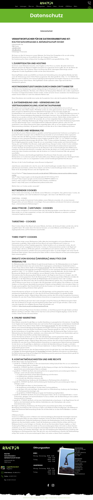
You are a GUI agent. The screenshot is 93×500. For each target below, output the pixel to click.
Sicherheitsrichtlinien (53, 497)
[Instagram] (53, 485)
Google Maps (41, 351)
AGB (46, 497)
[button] (89, 3)
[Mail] (2, 473)
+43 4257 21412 (12, 476)
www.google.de (44, 267)
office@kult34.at (16, 50)
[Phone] (2, 476)
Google (16, 351)
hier (16, 295)
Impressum (36, 497)
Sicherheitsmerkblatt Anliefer (64, 497)
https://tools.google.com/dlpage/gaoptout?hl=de (33, 306)
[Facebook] (48, 485)
